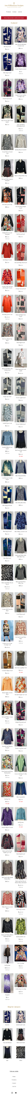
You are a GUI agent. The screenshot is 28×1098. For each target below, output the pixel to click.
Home (14, 1076)
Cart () (20, 12)
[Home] (14, 5)
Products (8, 12)
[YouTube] (16, 1093)
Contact (14, 12)
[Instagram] (12, 1093)
